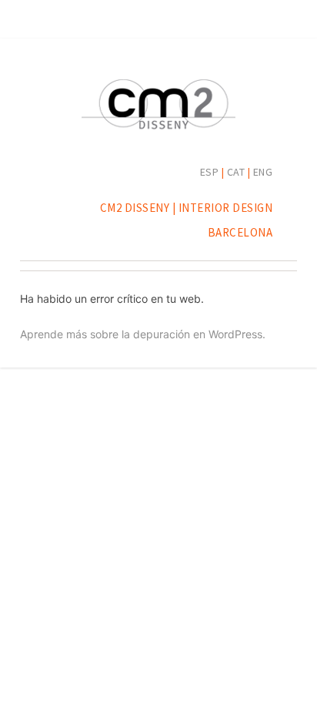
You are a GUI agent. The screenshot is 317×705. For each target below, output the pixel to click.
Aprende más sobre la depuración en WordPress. (142, 334)
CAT (236, 172)
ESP (209, 172)
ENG (263, 172)
